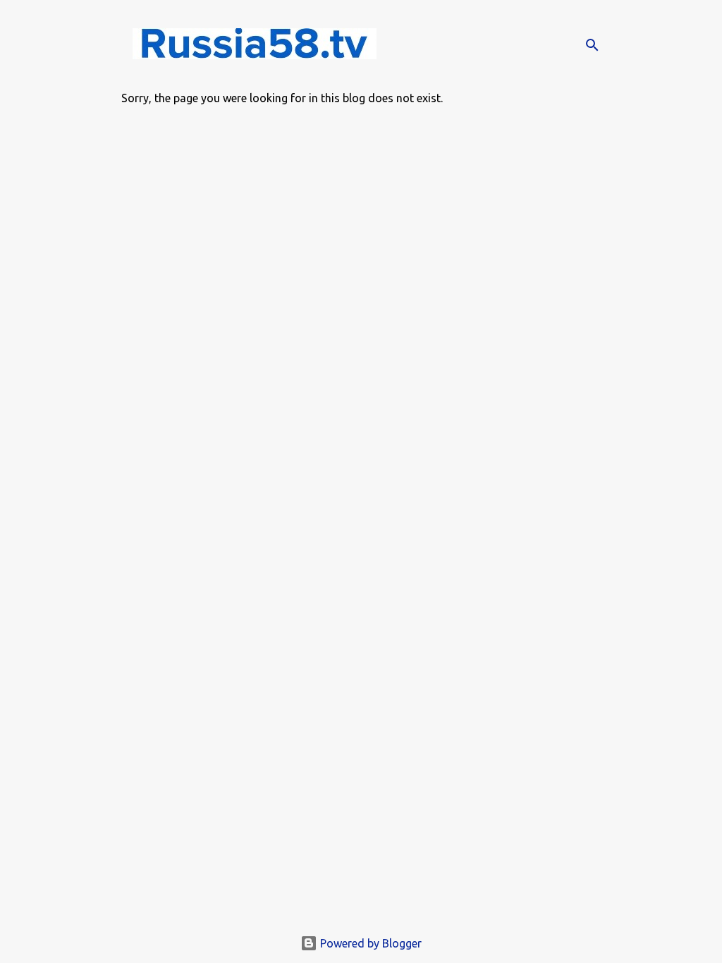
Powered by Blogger (369, 943)
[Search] (592, 45)
